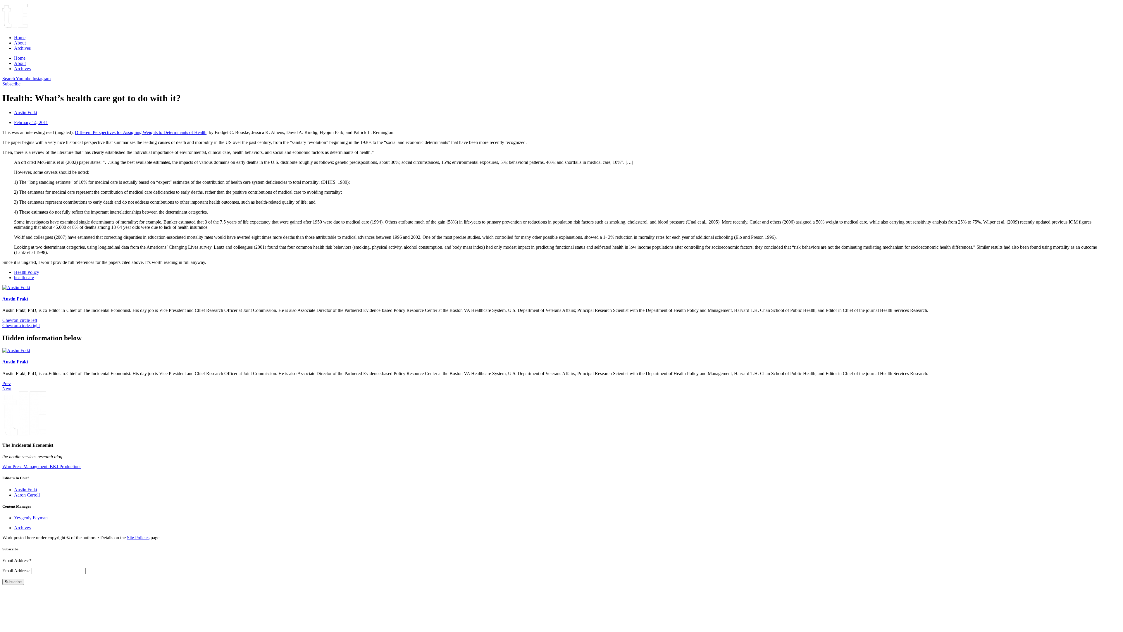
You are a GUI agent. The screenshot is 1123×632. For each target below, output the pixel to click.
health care (24, 277)
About (20, 42)
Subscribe (13, 582)
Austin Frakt (15, 298)
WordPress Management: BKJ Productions (41, 466)
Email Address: (17, 570)
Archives (22, 48)
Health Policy (26, 272)
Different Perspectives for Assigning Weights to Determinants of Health (140, 132)
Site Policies (138, 537)
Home (19, 37)
